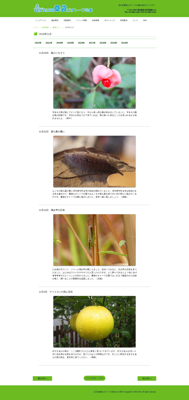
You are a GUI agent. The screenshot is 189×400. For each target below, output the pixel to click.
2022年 (38, 43)
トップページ (40, 20)
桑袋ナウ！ (57, 27)
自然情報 (95, 20)
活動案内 (67, 20)
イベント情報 (81, 20)
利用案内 (123, 20)
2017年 (92, 43)
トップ (35, 27)
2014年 (124, 43)
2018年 (81, 43)
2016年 (103, 43)
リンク (135, 20)
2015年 (113, 43)
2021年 (49, 43)
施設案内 (54, 20)
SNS (145, 20)
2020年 (59, 43)
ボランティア (109, 20)
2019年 (70, 43)
